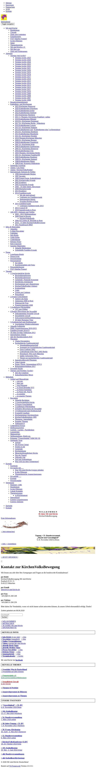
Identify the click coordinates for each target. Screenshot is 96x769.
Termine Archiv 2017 (23, 77)
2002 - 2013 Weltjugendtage (25, 214)
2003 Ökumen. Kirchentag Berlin (27, 153)
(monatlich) (10, 639)
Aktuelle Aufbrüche (17, 326)
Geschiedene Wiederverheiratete (27, 324)
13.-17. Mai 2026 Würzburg (11, 712)
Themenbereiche (16, 45)
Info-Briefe (14, 235)
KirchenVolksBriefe (27, 218)
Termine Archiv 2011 (23, 89)
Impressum (10, 5)
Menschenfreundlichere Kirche (26, 453)
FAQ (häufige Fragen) (18, 39)
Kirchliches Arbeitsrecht (24, 282)
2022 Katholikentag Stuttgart (25, 113)
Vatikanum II (20, 423)
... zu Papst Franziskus (23, 390)
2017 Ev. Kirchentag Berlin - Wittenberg (30, 123)
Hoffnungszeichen (17, 428)
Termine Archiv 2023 (23, 64)
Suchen (4, 617)
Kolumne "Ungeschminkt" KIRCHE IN (25, 438)
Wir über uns (15, 49)
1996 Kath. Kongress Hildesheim (27, 163)
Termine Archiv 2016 (23, 79)
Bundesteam (14, 30)
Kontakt (9, 11)
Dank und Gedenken (18, 34)
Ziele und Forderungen (18, 51)
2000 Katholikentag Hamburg (26, 157)
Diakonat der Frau (21, 303)
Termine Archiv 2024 (23, 62)
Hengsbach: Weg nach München (32, 354)
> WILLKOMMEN (8, 621)
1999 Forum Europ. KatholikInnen (28, 178)
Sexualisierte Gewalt (22, 316)
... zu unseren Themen (23, 396)
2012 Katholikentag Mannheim (26, 134)
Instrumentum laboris (27, 199)
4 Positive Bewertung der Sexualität (23, 311)
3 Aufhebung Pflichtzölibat (20, 307)
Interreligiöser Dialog (18, 335)
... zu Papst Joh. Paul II (23, 392)
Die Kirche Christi (22, 445)
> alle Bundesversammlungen (12, 754)
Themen (9, 271)
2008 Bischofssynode (23, 189)
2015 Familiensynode (23, 204)
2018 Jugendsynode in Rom (25, 210)
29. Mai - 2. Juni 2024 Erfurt (11, 749)
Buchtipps (14, 398)
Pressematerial (15, 261)
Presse (8, 252)
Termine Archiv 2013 (23, 85)
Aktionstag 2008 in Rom (24, 301)
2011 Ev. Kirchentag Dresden (26, 136)
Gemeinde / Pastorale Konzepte (26, 280)
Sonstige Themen (21, 421)
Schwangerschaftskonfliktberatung (28, 318)
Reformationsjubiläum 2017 (25, 366)
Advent (17, 443)
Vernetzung (10, 483)
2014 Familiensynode (23, 193)
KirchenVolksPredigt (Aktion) (26, 286)
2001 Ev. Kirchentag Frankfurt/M (27, 155)
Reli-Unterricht (15, 244)
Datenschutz (10, 7)
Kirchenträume (20, 451)
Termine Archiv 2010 (23, 92)
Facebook (14, 466)
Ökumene (14, 339)
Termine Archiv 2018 (23, 75)
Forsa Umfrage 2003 (27, 349)
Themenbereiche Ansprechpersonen (28, 474)
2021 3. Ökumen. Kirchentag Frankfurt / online (32, 117)
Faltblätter (14, 233)
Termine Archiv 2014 (23, 83)
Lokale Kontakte (16, 491)
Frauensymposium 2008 (24, 305)
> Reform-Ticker (7, 652)
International (5, 22)
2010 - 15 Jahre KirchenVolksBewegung (30, 223)
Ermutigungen (15, 37)
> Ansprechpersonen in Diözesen (14, 692)
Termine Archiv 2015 (23, 81)
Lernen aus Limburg (22, 292)
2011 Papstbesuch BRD (24, 225)
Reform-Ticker (15, 242)
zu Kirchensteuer (21, 495)
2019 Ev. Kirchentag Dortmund (26, 121)
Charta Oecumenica (22, 341)
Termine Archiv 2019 (23, 73)
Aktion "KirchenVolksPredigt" (21, 170)
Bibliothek (9, 377)
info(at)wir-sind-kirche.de (10, 590)
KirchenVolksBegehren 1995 (26, 417)
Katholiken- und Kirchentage (21, 104)
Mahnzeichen (15, 434)
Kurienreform (20, 288)
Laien (17, 290)
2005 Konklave (20, 182)
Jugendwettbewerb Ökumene (26, 360)
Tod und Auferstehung (23, 459)
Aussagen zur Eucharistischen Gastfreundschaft (37, 347)
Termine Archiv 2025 (23, 58)
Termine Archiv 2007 (23, 98)
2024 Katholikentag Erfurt (24, 111)
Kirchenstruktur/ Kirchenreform (26, 415)
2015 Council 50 (21, 208)
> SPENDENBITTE (9, 628)
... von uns (19, 381)
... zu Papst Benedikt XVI (24, 388)
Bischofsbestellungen (23, 275)
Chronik (13, 32)
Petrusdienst (19, 295)
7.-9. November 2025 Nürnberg (12, 724)
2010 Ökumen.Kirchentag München (28, 138)
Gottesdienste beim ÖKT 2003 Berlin (33, 352)
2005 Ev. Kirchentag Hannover (26, 149)
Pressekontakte (15, 259)
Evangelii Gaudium (22, 413)
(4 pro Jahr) (10, 637)
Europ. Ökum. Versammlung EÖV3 (28, 364)
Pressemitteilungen (17, 267)
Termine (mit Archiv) (18, 56)
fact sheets (19, 263)
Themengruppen (16, 493)
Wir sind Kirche (11, 28)
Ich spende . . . (15, 476)
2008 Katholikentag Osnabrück (26, 142)
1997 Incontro (20, 176)
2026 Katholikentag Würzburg (26, 108)
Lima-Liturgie (20, 362)
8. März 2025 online (11, 737)
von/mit (17, 643)
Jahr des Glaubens (21, 373)
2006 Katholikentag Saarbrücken (27, 147)
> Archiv (20, 656)
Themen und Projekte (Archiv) (21, 371)
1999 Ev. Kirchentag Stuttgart (26, 159)
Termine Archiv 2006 (23, 100)
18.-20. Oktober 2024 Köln (14, 743)
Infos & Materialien (13, 227)
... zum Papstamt (21, 385)
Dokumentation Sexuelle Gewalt (27, 314)
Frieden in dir (20, 447)
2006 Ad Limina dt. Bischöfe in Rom (28, 221)
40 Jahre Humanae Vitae (24, 320)
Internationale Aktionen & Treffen (22, 172)
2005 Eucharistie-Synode (24, 185)
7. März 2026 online (11, 718)
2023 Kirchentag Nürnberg (25, 115)
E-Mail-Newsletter (17, 231)
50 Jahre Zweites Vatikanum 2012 (22, 333)
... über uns (19, 383)
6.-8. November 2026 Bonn (12, 706)
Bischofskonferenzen (23, 278)
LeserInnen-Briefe (17, 254)
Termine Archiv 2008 (23, 96)
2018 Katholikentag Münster (25, 119)
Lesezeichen (14, 432)
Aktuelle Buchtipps (22, 400)
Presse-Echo (14, 256)
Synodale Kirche (16, 369)
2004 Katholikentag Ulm (24, 151)
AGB (8, 9)
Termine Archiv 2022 (23, 66)
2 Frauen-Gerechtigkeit (18, 297)
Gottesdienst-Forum (17, 426)
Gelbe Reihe (15, 237)
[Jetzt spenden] (48, 553)
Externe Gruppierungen (19, 500)
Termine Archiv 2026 (23, 60)
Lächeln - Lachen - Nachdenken (22, 430)
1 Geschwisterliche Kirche (20, 273)
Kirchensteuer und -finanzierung (27, 284)
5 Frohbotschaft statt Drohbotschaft (23, 322)
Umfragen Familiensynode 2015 (32, 206)
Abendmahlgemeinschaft (29, 345)
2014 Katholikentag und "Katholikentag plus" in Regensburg (37, 130)
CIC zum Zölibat (21, 309)
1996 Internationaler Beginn (25, 174)
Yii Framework (14, 766)
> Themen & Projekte (9, 688)
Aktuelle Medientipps (23, 248)
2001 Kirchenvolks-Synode (25, 180)
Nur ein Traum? (21, 455)
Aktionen (9, 54)
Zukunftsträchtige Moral (24, 375)
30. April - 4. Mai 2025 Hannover (13, 731)
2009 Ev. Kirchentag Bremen (26, 140)
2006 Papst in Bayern (23, 216)
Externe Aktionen (16, 502)
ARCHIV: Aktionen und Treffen (22, 212)
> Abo (24, 637)
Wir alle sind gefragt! (27, 195)
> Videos (4, 643)
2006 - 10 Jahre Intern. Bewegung (27, 187)
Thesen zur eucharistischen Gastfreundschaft (36, 358)
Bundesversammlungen (19, 102)
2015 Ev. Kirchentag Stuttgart (26, 127)
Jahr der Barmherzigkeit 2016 (21, 337)
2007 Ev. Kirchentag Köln (25, 144)
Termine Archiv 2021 (23, 68)
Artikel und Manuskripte (19, 379)
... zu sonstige (20, 394)
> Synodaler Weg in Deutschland (14, 669)
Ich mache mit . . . (17, 468)
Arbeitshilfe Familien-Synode (26, 250)
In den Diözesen (16, 41)
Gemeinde (19, 449)
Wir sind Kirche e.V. (17, 47)
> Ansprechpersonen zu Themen (14, 696)
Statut (12, 43)
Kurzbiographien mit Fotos (25, 265)
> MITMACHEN (7, 623)
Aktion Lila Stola (21, 299)
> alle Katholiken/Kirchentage (13, 758)
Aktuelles (13, 229)
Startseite (9, 506)
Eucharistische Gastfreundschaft (27, 343)
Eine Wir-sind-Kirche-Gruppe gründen (29, 470)
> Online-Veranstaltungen (11, 641)
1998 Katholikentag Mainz (25, 161)
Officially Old (20, 457)
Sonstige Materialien (17, 246)
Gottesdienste (15, 240)
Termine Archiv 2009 (23, 94)
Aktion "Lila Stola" (17, 168)
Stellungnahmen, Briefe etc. (20, 436)
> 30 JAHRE (12, 626)
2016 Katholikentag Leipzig (25, 125)
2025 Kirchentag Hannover (25, 106)
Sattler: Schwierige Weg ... (29, 356)
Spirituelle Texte (16, 440)
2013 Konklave (20, 191)
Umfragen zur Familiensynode (31, 197)
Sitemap (9, 3)
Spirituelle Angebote (17, 166)
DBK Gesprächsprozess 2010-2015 (23, 328)
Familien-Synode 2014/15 (20, 330)
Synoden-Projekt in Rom (29, 201)
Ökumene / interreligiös (23, 419)
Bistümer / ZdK (16, 485)
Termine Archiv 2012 (23, 87)
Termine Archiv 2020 (23, 70)
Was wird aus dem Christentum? (27, 462)
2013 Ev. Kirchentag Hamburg (26, 132)
